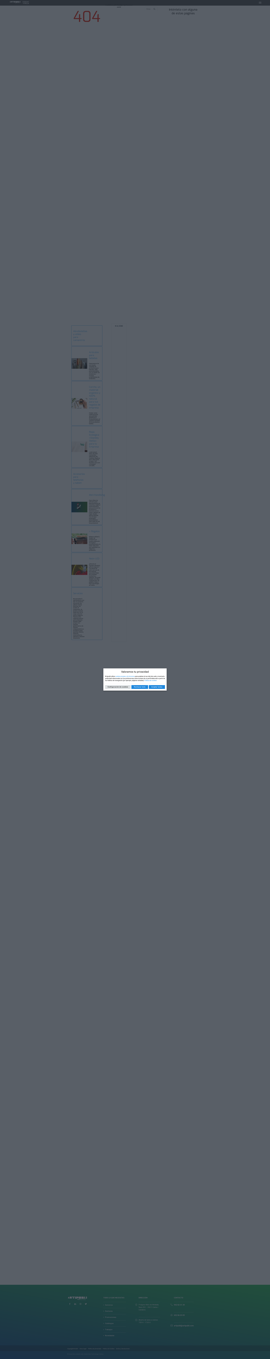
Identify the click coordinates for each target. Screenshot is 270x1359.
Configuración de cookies (118, 687)
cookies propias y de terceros (125, 676)
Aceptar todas (156, 687)
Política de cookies (150, 680)
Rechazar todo (140, 687)
